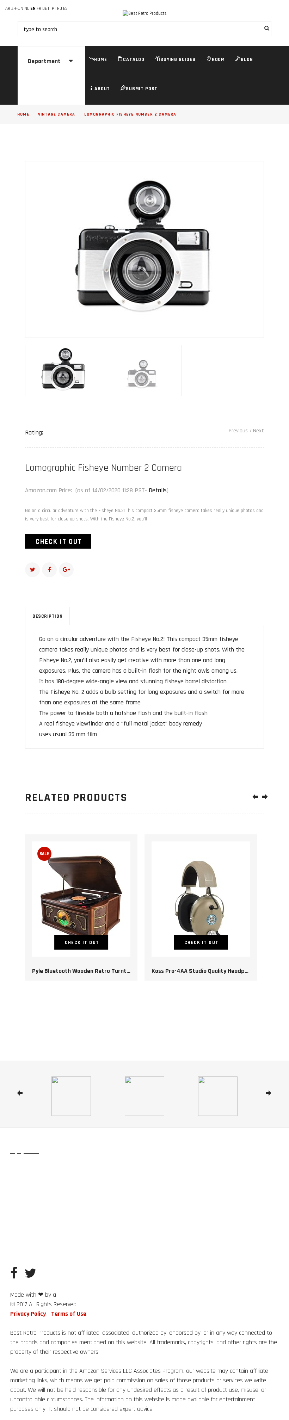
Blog (247, 59)
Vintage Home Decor (31, 1167)
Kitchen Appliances (102, 1183)
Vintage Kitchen (27, 1183)
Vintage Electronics (30, 1199)
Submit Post (142, 89)
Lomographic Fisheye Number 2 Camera (130, 114)
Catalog (133, 59)
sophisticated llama (77, 1295)
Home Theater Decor (31, 1246)
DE (44, 8)
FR (39, 8)
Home (100, 59)
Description (47, 616)
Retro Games (62, 1183)
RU (59, 8)
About (102, 89)
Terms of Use (68, 1314)
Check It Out (59, 541)
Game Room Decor (128, 1231)
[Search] (265, 29)
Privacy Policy (28, 1314)
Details (158, 490)
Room (218, 59)
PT (54, 8)
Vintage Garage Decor (80, 1231)
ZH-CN (17, 8)
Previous (238, 430)
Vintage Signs (73, 1167)
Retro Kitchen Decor (31, 1231)
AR (7, 8)
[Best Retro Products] (144, 13)
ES (65, 8)
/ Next (257, 430)
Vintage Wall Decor (113, 1167)
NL (26, 8)
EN (33, 8)
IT (49, 8)
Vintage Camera (56, 114)
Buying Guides (178, 59)
